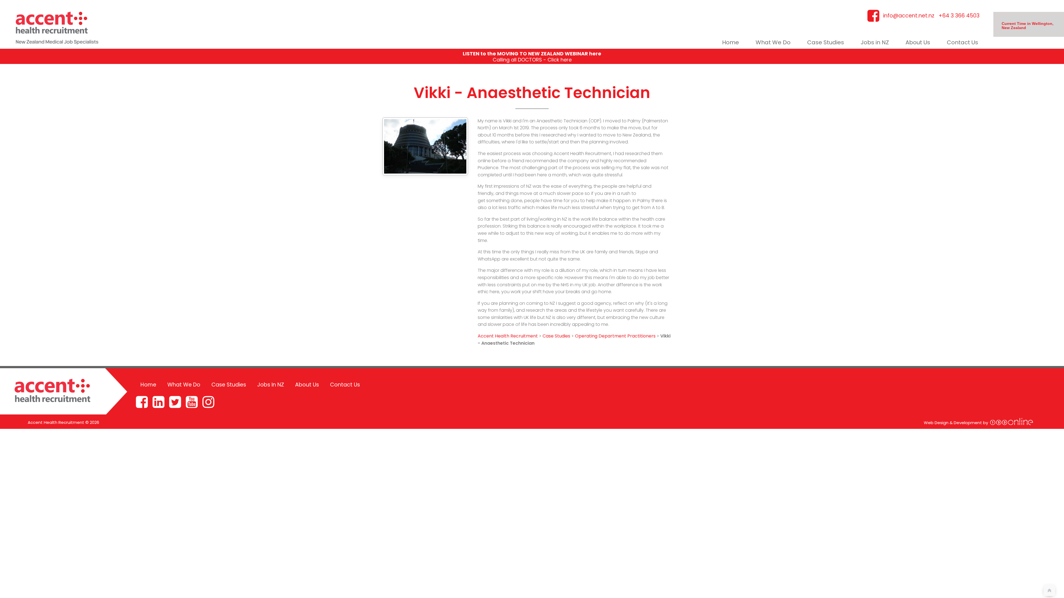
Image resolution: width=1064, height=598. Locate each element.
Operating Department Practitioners (615, 336)
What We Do (773, 42)
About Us (918, 42)
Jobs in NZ (875, 42)
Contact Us (962, 42)
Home (730, 42)
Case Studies (825, 42)
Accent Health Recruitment (508, 336)
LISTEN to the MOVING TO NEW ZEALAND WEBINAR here (532, 53)
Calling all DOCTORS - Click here (532, 59)
